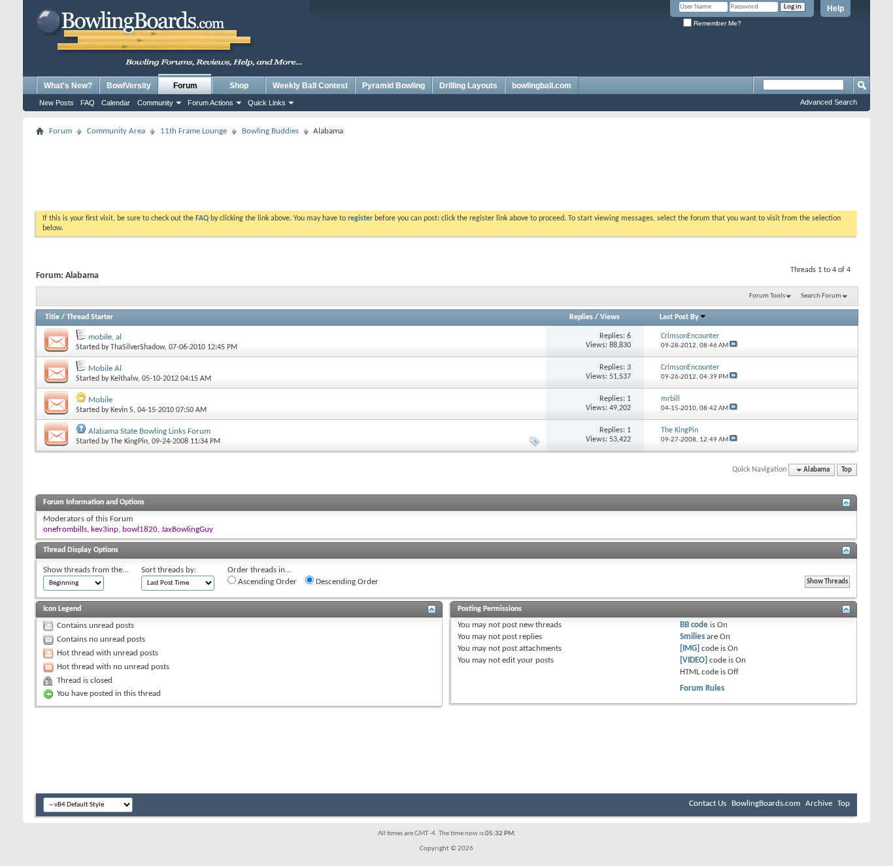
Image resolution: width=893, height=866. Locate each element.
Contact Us (707, 803)
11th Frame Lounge (193, 131)
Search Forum (821, 296)
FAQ (87, 103)
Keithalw (124, 379)
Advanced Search (828, 102)
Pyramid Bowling (393, 85)
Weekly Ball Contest (310, 85)
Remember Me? (716, 23)
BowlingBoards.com (766, 803)
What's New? (68, 85)
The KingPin (129, 441)
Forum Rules (702, 688)
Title (52, 317)
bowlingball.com (541, 85)
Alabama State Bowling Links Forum (149, 431)
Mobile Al (105, 368)
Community (155, 103)
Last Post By (679, 317)
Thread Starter (90, 317)
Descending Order (346, 582)
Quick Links (267, 103)
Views (610, 317)
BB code (694, 625)
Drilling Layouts (468, 85)
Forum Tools (767, 296)
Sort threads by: (168, 570)
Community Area (116, 131)
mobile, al (105, 337)
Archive (818, 803)
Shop (238, 85)
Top (846, 470)
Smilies (692, 636)
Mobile (100, 400)
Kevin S (121, 410)
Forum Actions (210, 103)
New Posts (56, 103)
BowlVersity (129, 85)
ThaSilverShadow (137, 347)
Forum (185, 85)
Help (835, 8)
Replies (581, 317)
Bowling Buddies (270, 131)
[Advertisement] (446, 169)
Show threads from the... (85, 570)
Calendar (115, 103)
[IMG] (689, 648)
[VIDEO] (693, 660)
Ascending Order (266, 582)
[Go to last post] (733, 345)
